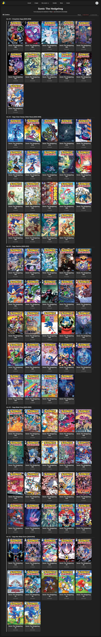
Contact (68, 3)
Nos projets (45, 3)
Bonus (61, 3)
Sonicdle (55, 3)
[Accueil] (3, 3)
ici (53, 11)
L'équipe (36, 3)
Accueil (29, 3)
